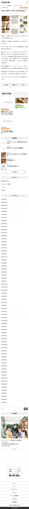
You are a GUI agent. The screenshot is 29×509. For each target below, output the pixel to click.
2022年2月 (4, 278)
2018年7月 (4, 393)
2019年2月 (4, 372)
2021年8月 (4, 296)
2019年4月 (4, 366)
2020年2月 (4, 338)
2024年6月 (4, 220)
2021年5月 (4, 302)
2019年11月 (4, 347)
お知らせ (3, 190)
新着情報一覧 (14, 84)
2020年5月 (4, 332)
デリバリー (14, 492)
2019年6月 (4, 360)
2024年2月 (4, 223)
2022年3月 (4, 275)
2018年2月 (4, 402)
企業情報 (14, 502)
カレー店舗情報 (14, 495)
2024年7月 (4, 217)
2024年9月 (4, 211)
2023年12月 (4, 229)
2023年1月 (4, 254)
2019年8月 (4, 354)
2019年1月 (4, 375)
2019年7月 (4, 357)
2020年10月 (4, 320)
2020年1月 (4, 341)
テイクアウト (14, 489)
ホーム (14, 483)
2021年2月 (4, 311)
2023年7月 (4, 238)
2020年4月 (4, 335)
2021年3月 (4, 308)
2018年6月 (4, 396)
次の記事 (22, 84)
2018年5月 (4, 399)
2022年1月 (4, 281)
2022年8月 (4, 263)
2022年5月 (4, 269)
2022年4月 (4, 272)
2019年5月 (4, 363)
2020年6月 (4, 329)
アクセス (14, 449)
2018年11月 (4, 381)
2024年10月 (4, 208)
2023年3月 (4, 247)
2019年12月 (4, 344)
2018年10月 (4, 384)
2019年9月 (4, 350)
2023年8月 (4, 235)
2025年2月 (4, 199)
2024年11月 (4, 205)
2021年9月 (4, 293)
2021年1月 (4, 314)
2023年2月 (4, 251)
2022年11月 (4, 257)
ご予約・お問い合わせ (14, 505)
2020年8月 (4, 323)
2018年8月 (4, 390)
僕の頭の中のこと (5, 181)
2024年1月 (4, 226)
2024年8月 (4, 214)
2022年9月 (4, 260)
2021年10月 (4, 290)
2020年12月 (4, 317)
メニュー (14, 486)
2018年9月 (4, 387)
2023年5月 (4, 244)
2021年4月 (4, 305)
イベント (3, 187)
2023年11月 (4, 232)
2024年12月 (4, 202)
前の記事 (6, 84)
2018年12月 (4, 378)
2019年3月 (4, 369)
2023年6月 (4, 241)
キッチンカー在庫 (5, 184)
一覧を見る (14, 172)
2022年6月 (4, 266)
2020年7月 (4, 326)
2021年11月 (4, 287)
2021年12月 (4, 284)
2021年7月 (4, 299)
